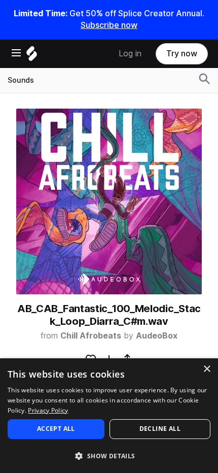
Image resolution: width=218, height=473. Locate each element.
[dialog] (109, 415)
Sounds (21, 80)
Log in (130, 53)
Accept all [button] (56, 428)
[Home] (31, 56)
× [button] (206, 369)
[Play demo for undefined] (109, 201)
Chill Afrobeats (90, 336)
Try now (181, 53)
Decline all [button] (159, 428)
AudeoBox (156, 336)
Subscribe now (109, 25)
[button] (109, 455)
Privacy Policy (48, 410)
